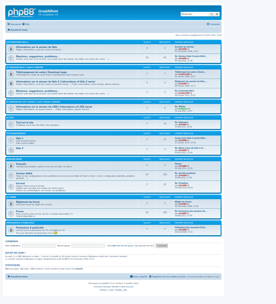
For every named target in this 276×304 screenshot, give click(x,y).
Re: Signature (181, 122)
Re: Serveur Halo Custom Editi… (191, 56)
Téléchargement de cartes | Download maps (41, 72)
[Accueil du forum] (22, 12)
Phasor (178, 164)
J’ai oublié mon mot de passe (120, 245)
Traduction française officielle (106, 287)
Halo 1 (19, 138)
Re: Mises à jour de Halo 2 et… (190, 148)
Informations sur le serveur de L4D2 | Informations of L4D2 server (54, 106)
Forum (20, 211)
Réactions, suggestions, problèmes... (37, 56)
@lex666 (182, 49)
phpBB (105, 283)
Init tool (20, 183)
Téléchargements (16, 133)
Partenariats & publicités (20, 223)
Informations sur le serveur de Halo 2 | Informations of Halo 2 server (55, 81)
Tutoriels (21, 164)
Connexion (11, 241)
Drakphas (183, 109)
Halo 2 (19, 148)
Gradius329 (184, 74)
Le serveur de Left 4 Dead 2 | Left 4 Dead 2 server (33, 102)
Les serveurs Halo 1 (17, 42)
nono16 (79, 269)
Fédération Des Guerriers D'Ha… (191, 227)
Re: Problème (181, 183)
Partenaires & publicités (30, 227)
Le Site (10, 118)
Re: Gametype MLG (184, 91)
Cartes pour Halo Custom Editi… (191, 138)
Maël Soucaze (127, 287)
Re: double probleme (185, 173)
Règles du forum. (183, 202)
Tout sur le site (24, 122)
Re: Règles (180, 106)
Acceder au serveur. (184, 47)
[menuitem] (25, 24)
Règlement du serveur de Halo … (191, 81)
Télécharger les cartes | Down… (190, 72)
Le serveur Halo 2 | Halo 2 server (24, 67)
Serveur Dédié (14, 159)
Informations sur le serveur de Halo (36, 47)
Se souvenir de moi (144, 245)
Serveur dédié (24, 173)
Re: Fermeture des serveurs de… (191, 211)
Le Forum (11, 197)
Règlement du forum (28, 202)
